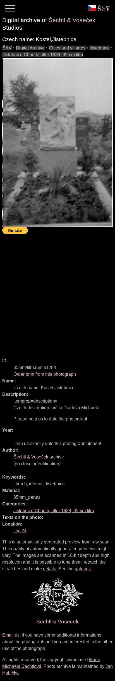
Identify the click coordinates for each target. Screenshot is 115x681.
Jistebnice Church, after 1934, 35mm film (43, 54)
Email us (11, 635)
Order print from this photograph (44, 374)
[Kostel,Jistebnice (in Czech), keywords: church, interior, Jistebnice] (57, 142)
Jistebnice (100, 48)
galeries (83, 568)
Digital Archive (30, 48)
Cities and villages (67, 48)
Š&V (7, 48)
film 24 (20, 530)
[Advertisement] (57, 293)
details (49, 568)
